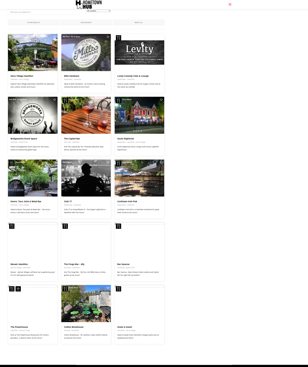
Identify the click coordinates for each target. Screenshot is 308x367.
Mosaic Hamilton (19, 264)
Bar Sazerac (123, 264)
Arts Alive (66, 37)
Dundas (67, 330)
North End (23, 142)
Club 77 (68, 201)
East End (67, 142)
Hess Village (24, 79)
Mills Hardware (71, 76)
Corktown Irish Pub (127, 201)
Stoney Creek (24, 330)
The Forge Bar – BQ (74, 264)
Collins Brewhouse (73, 327)
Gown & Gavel (124, 327)
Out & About (13, 37)
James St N (130, 267)
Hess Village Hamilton (22, 76)
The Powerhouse (19, 327)
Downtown (68, 79)
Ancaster (68, 267)
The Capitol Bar (72, 138)
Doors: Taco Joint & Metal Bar (26, 201)
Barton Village (16, 267)
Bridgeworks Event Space (24, 138)
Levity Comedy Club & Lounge (133, 76)
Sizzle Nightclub (125, 138)
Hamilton (14, 79)
